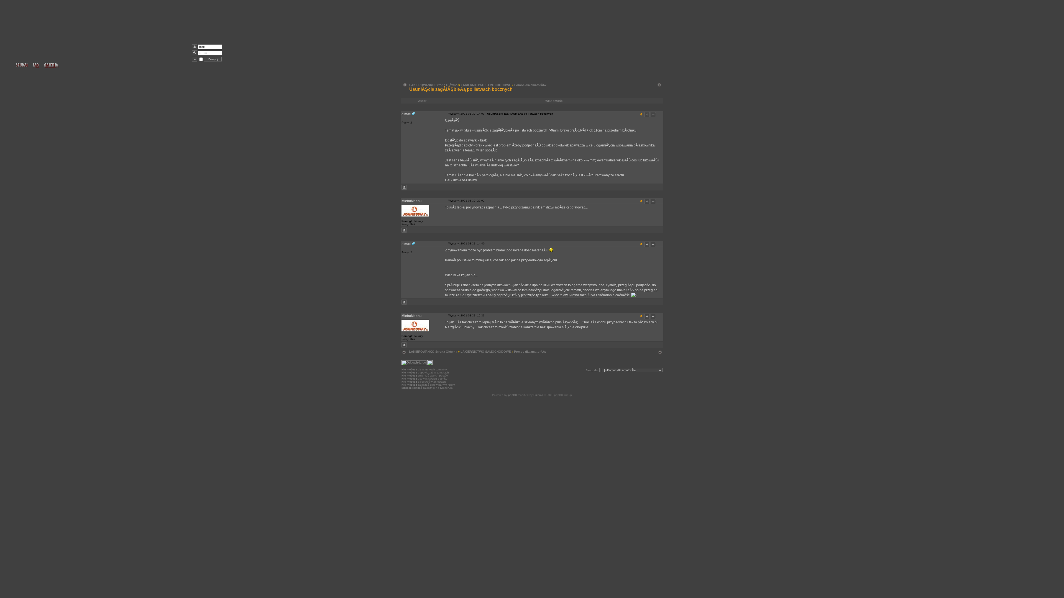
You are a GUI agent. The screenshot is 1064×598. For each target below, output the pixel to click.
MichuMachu (411, 201)
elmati (406, 114)
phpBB (512, 394)
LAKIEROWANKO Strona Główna (433, 85)
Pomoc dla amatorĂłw (530, 85)
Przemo (538, 394)
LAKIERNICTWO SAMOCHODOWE (486, 85)
